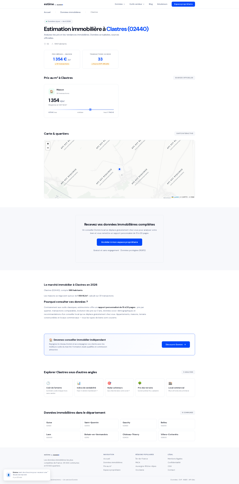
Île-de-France (142, 459)
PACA (138, 462)
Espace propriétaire (183, 4)
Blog (151, 4)
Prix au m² (107, 466)
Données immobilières (70, 12)
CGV (170, 466)
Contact (171, 470)
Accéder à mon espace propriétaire (119, 242)
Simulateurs (162, 4)
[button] (119, 169)
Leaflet (176, 197)
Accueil (47, 12)
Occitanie (140, 470)
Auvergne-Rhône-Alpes (146, 466)
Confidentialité (174, 462)
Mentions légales (175, 459)
